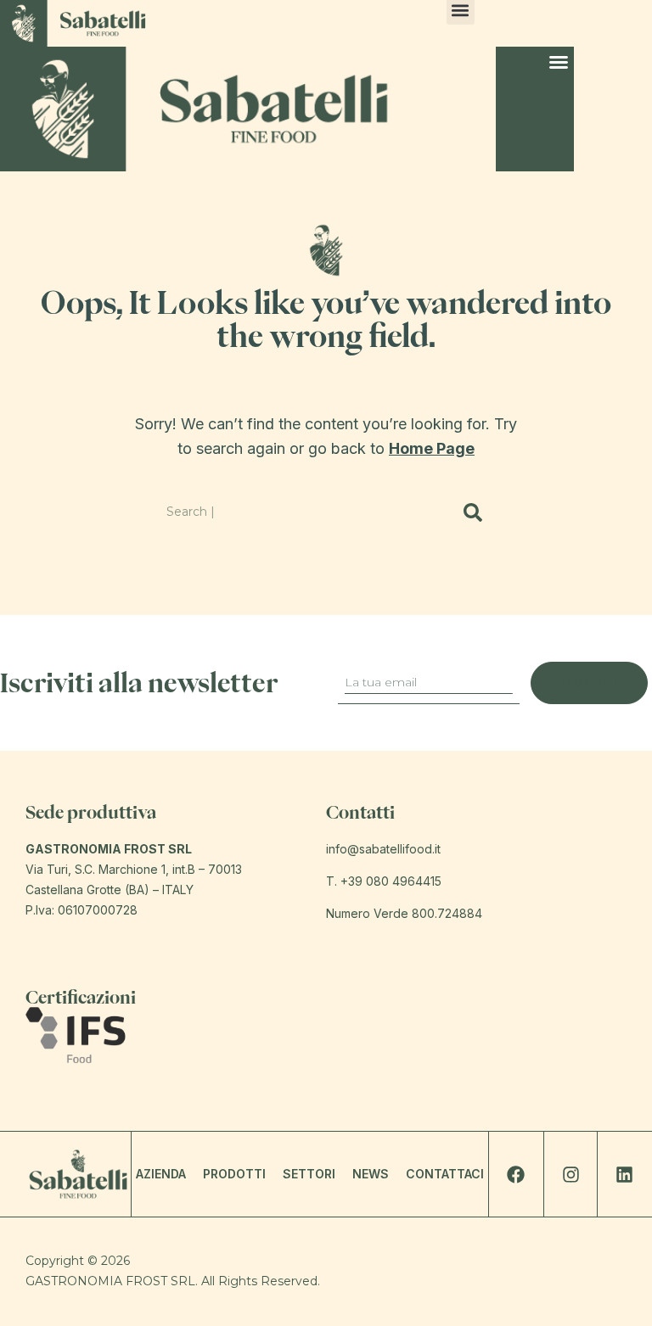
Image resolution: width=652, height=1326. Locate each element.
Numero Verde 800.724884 (404, 913)
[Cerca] (473, 512)
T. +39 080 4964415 (383, 881)
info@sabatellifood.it (383, 849)
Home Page (432, 448)
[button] (558, 62)
